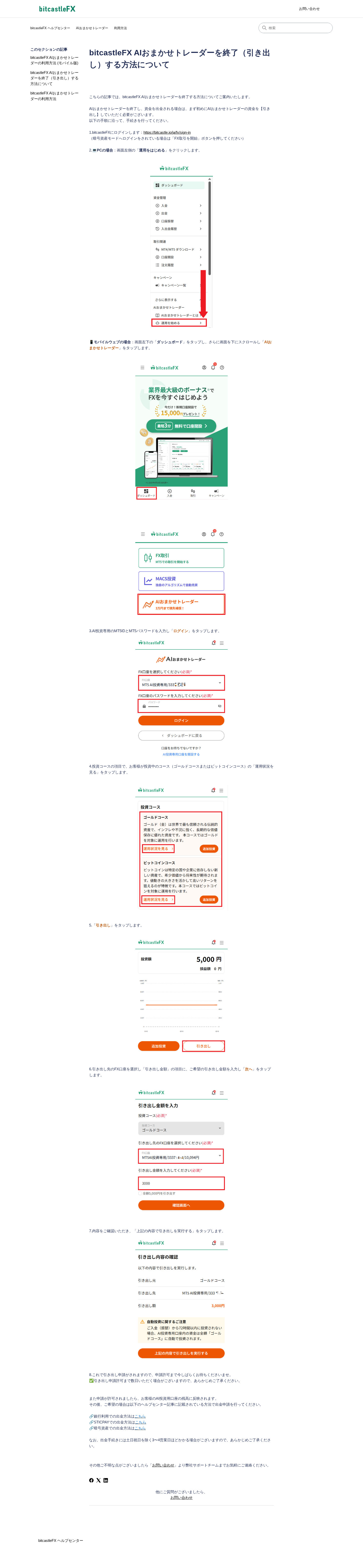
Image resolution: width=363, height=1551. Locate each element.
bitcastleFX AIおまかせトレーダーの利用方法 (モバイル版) (54, 60)
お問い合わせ (309, 9)
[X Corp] (98, 1480)
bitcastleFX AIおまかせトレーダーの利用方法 (54, 96)
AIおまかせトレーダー (92, 28)
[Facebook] (91, 1480)
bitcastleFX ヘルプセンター (50, 28)
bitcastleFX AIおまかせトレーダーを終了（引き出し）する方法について (54, 78)
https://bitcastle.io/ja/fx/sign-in (167, 132)
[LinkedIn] (105, 1480)
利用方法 (120, 28)
